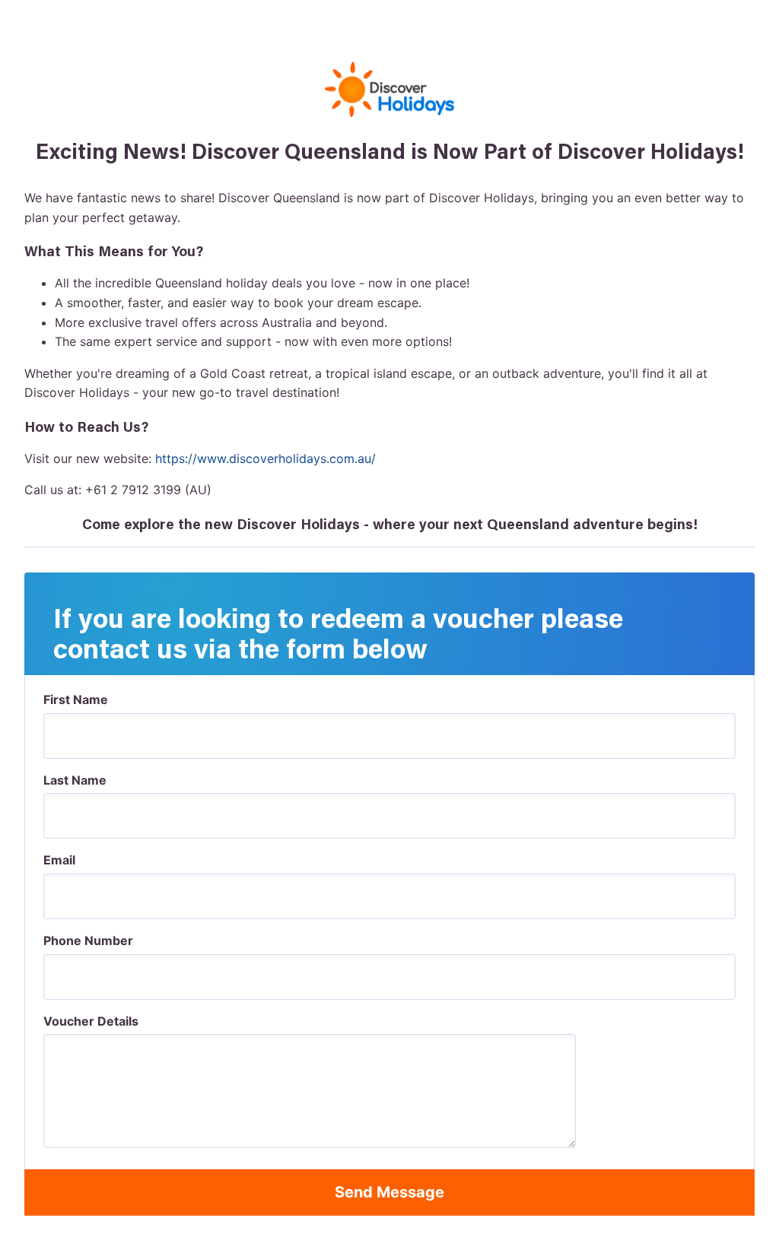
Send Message (389, 1192)
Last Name (75, 780)
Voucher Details (90, 1021)
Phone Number (88, 940)
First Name (75, 699)
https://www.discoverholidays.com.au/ (265, 458)
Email (59, 859)
